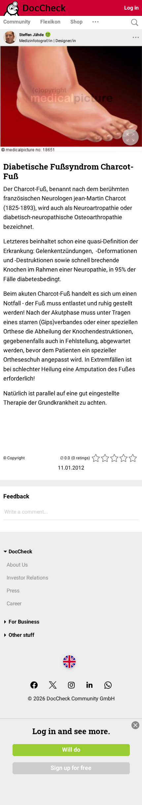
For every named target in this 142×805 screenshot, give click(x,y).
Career (14, 603)
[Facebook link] (34, 685)
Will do (71, 749)
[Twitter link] (53, 685)
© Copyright (14, 458)
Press (13, 590)
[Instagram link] (71, 685)
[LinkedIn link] (89, 685)
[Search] (133, 23)
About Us (17, 565)
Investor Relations (27, 578)
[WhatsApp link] (108, 685)
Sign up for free (71, 768)
